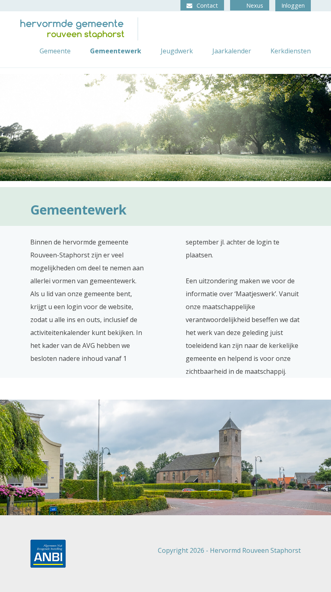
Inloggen (293, 5)
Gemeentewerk (115, 50)
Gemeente (55, 50)
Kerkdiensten (290, 50)
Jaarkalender (231, 50)
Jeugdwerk (177, 50)
